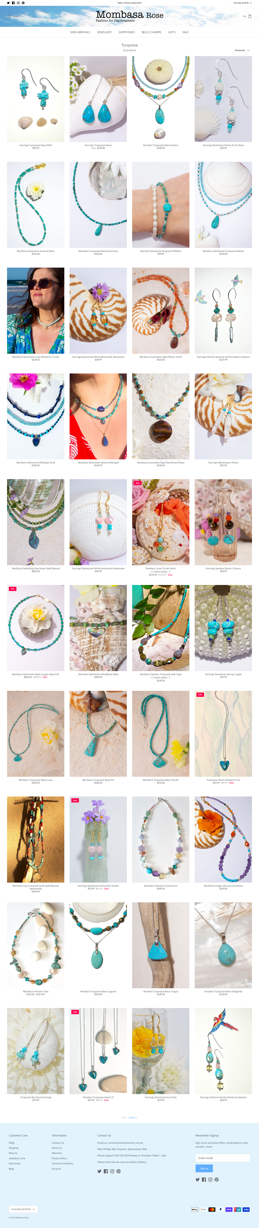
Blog (11, 1168)
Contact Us (58, 1142)
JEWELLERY (104, 32)
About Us (57, 1147)
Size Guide (14, 1163)
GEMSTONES (127, 32)
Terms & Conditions (62, 1163)
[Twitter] (8, 3)
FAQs (11, 1142)
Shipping (13, 1147)
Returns (13, 1153)
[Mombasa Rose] (130, 16)
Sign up (204, 1168)
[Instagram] (18, 3)
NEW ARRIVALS (80, 32)
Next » (133, 1117)
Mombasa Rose (22, 1218)
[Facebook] (13, 3)
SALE (186, 32)
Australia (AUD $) (241, 3)
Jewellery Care (17, 1158)
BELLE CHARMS (151, 32)
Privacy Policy (59, 1158)
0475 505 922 (121, 1155)
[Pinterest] (23, 3)
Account (56, 1168)
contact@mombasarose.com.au (125, 1142)
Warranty (57, 1153)
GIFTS (171, 32)
